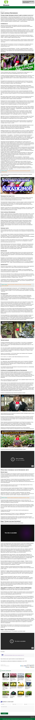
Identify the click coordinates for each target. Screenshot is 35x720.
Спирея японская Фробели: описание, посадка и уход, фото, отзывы (13, 679)
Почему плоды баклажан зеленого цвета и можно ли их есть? (14, 655)
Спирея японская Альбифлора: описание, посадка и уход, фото (5, 679)
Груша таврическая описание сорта (20, 687)
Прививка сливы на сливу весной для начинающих (28, 688)
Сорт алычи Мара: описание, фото (20, 696)
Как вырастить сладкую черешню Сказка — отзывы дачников (5, 688)
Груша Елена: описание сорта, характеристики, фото (13, 688)
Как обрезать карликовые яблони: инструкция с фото (5, 697)
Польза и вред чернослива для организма (12, 697)
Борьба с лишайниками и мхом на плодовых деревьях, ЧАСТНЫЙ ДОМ (21, 679)
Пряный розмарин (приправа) (27, 696)
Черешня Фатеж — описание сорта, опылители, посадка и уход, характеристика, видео (28, 680)
